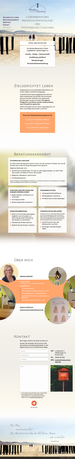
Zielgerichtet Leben (11, 17)
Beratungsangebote (11, 20)
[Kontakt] (72, 232)
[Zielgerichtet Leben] (72, 226)
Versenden (34, 407)
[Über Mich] (72, 230)
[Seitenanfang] (72, 225)
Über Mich (7, 22)
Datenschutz (8, 30)
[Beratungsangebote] (72, 228)
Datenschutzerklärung (36, 397)
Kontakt (6, 25)
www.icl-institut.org (26, 307)
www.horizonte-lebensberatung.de (31, 310)
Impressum (7, 27)
